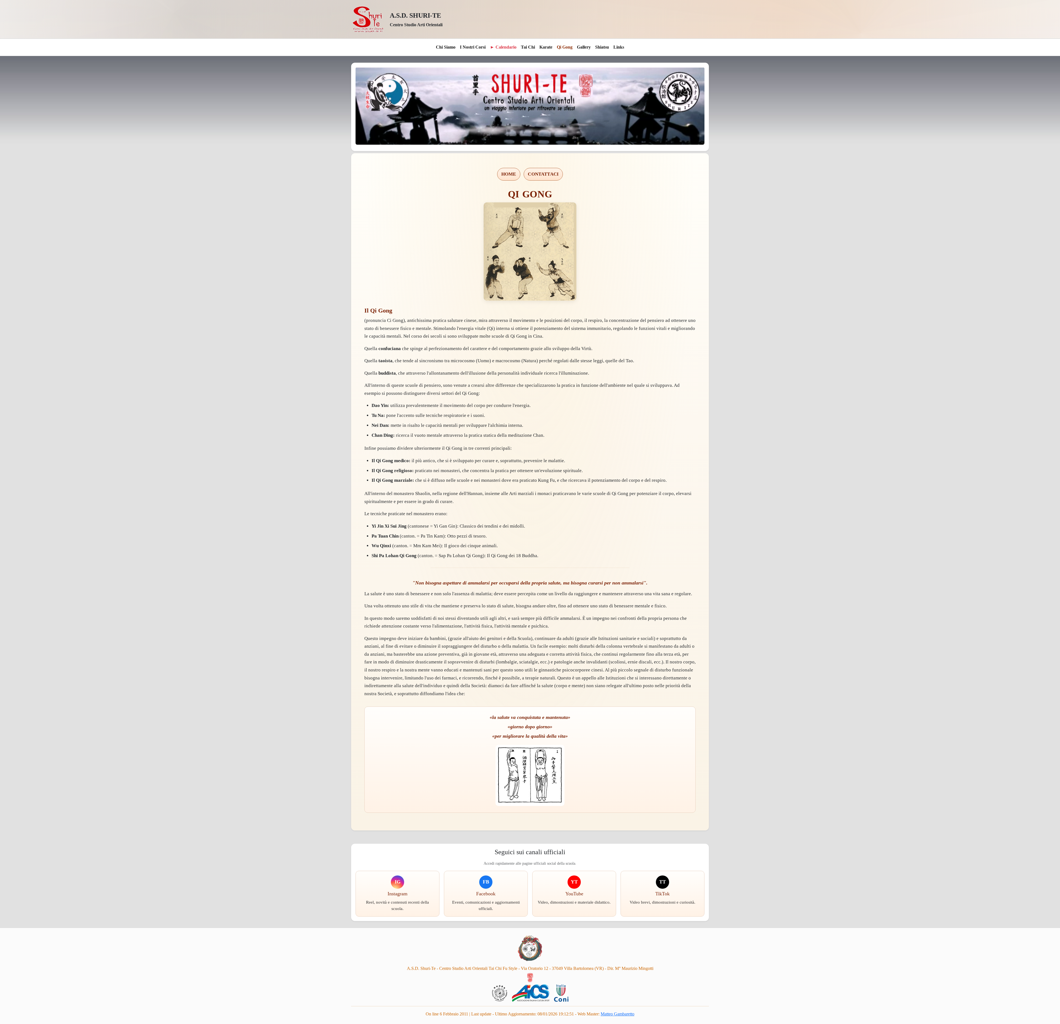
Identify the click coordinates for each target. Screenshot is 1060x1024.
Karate (545, 47)
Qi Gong (565, 47)
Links (618, 47)
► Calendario (503, 47)
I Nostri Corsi (473, 47)
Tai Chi (528, 47)
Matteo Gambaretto (617, 1014)
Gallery (584, 47)
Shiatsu (602, 47)
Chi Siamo (445, 47)
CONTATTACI (543, 174)
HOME (508, 174)
